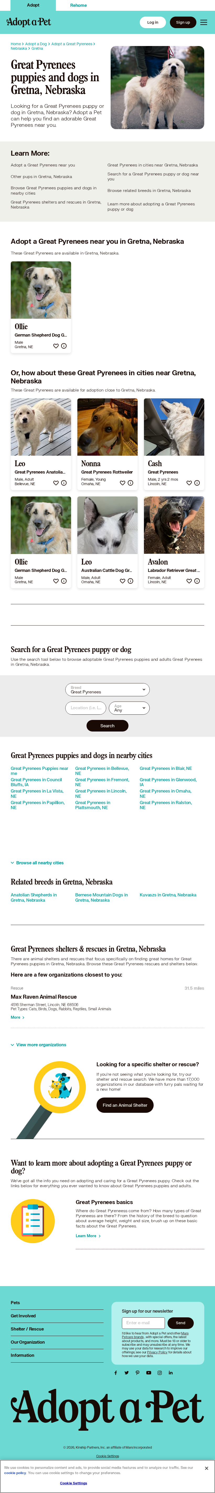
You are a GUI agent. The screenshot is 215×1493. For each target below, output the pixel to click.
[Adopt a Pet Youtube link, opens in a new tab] (149, 1373)
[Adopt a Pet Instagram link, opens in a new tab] (160, 1373)
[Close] (206, 1468)
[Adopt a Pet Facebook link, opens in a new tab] (116, 1373)
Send (180, 1323)
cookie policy (15, 1473)
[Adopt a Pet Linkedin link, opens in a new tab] (170, 1373)
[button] (56, 346)
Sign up (183, 22)
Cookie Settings (107, 1456)
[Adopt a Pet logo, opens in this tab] (107, 1415)
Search (107, 725)
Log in (152, 22)
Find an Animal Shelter (125, 1105)
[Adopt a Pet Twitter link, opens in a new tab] (127, 1373)
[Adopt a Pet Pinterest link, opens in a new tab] (138, 1373)
